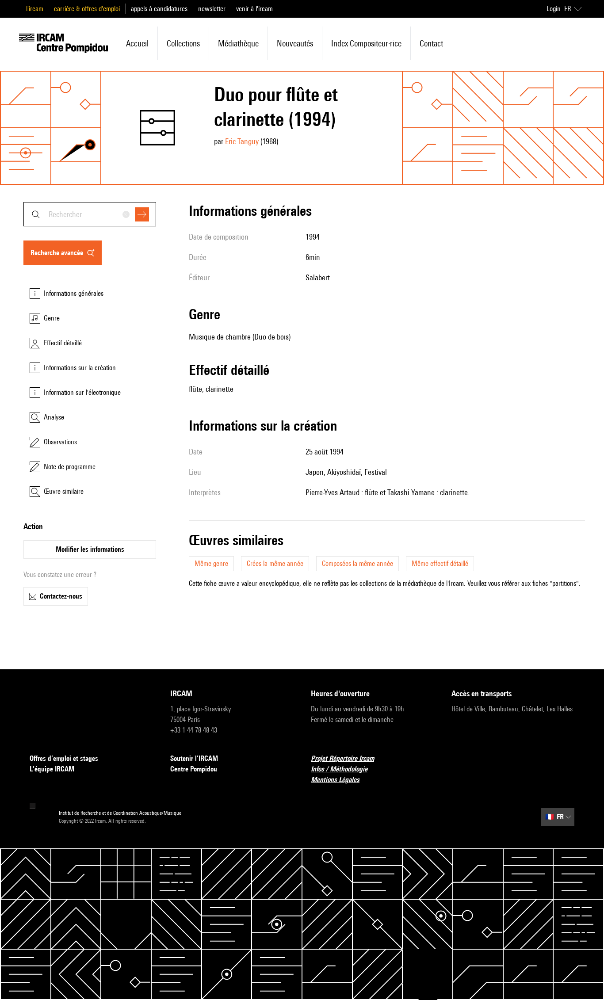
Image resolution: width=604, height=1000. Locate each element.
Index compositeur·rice (366, 43)
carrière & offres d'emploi (87, 8)
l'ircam (34, 8)
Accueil (137, 43)
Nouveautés (295, 43)
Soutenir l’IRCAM (194, 758)
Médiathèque (238, 43)
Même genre (211, 563)
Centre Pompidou (193, 769)
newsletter (212, 8)
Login (554, 8)
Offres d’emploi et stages (64, 758)
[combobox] (89, 214)
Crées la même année (275, 563)
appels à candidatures (159, 8)
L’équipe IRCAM (52, 769)
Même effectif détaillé (440, 563)
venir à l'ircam (254, 8)
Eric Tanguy (242, 141)
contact (431, 43)
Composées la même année (357, 563)
